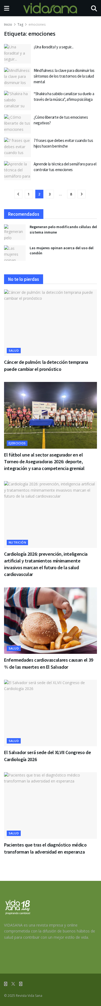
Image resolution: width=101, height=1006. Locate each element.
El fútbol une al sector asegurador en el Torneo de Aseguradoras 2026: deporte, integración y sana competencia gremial (44, 461)
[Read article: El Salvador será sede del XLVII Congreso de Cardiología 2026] (50, 713)
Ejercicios (17, 443)
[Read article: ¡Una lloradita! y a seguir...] (17, 54)
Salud (14, 350)
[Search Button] (94, 8)
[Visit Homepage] (50, 8)
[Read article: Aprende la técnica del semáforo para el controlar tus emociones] (17, 171)
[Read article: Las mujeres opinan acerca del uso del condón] (15, 253)
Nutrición (17, 542)
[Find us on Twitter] (13, 984)
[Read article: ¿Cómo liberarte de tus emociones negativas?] (17, 124)
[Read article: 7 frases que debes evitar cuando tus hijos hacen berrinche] (17, 147)
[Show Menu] (6, 8)
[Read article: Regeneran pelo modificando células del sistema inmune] (15, 232)
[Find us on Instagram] (20, 984)
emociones (37, 24)
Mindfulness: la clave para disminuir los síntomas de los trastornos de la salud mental (64, 76)
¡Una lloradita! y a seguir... (53, 46)
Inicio (8, 24)
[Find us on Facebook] (5, 984)
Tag (20, 24)
